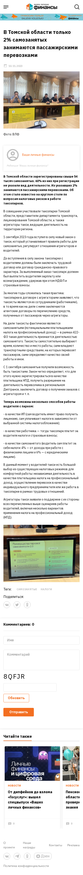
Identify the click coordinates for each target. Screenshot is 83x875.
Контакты (55, 845)
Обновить (16, 698)
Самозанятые (27, 589)
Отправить (18, 712)
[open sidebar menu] (6, 7)
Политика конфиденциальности (26, 866)
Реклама (73, 845)
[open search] (77, 7)
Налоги (46, 589)
